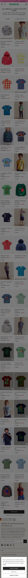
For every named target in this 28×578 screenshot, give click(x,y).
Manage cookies (14, 575)
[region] (14, 567)
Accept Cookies (14, 568)
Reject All (14, 571)
